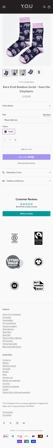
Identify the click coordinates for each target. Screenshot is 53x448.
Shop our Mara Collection (12, 338)
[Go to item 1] (6, 72)
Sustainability (8, 320)
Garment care (8, 377)
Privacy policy (8, 412)
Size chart (46, 114)
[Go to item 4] (30, 72)
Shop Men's (7, 332)
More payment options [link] (26, 163)
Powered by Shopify (36, 430)
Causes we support (10, 326)
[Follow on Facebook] (4, 423)
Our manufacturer (9, 323)
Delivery (6, 363)
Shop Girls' (7, 335)
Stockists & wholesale (11, 386)
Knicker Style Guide (10, 344)
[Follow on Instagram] (17, 423)
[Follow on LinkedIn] (24, 423)
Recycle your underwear (11, 380)
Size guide (6, 369)
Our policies (7, 415)
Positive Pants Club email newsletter (16, 392)
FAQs (5, 374)
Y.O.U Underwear (26, 82)
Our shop (6, 383)
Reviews (6, 372)
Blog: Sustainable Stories (12, 347)
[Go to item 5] (39, 72)
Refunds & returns (9, 366)
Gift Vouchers (8, 341)
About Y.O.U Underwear (12, 314)
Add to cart (26, 149)
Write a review (26, 213)
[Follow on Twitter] (10, 423)
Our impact (7, 317)
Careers (5, 389)
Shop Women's (8, 329)
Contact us (7, 360)
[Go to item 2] (14, 73)
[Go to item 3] (22, 72)
